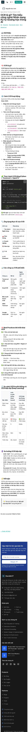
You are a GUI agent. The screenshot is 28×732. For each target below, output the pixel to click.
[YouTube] (18, 664)
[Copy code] (25, 181)
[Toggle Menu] (24, 2)
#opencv (5, 25)
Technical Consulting (10, 629)
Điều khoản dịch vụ (9, 719)
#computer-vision (14, 25)
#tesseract (3, 27)
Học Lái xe (7, 685)
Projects (6, 697)
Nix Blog (6, 676)
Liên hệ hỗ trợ (7, 726)
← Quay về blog (5, 531)
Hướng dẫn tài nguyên (9, 712)
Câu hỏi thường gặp (9, 723)
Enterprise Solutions (10, 626)
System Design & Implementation (13, 632)
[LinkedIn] (14, 664)
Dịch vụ (18, 607)
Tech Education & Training (11, 623)
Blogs (5, 694)
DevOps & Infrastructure (11, 635)
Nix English (7, 679)
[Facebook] (3, 664)
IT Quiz (6, 704)
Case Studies (7, 609)
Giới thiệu (6, 607)
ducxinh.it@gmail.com (10, 595)
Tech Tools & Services (10, 637)
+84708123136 (8, 592)
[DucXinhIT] (3, 2)
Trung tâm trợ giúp (8, 709)
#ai (1, 25)
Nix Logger (7, 682)
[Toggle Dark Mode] (7, 2)
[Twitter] (7, 664)
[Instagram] (10, 664)
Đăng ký (13, 562)
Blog (17, 609)
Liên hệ (6, 614)
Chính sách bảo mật (9, 716)
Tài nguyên (7, 612)
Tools (5, 701)
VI (12, 2)
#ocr (21, 25)
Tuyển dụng (19, 612)
